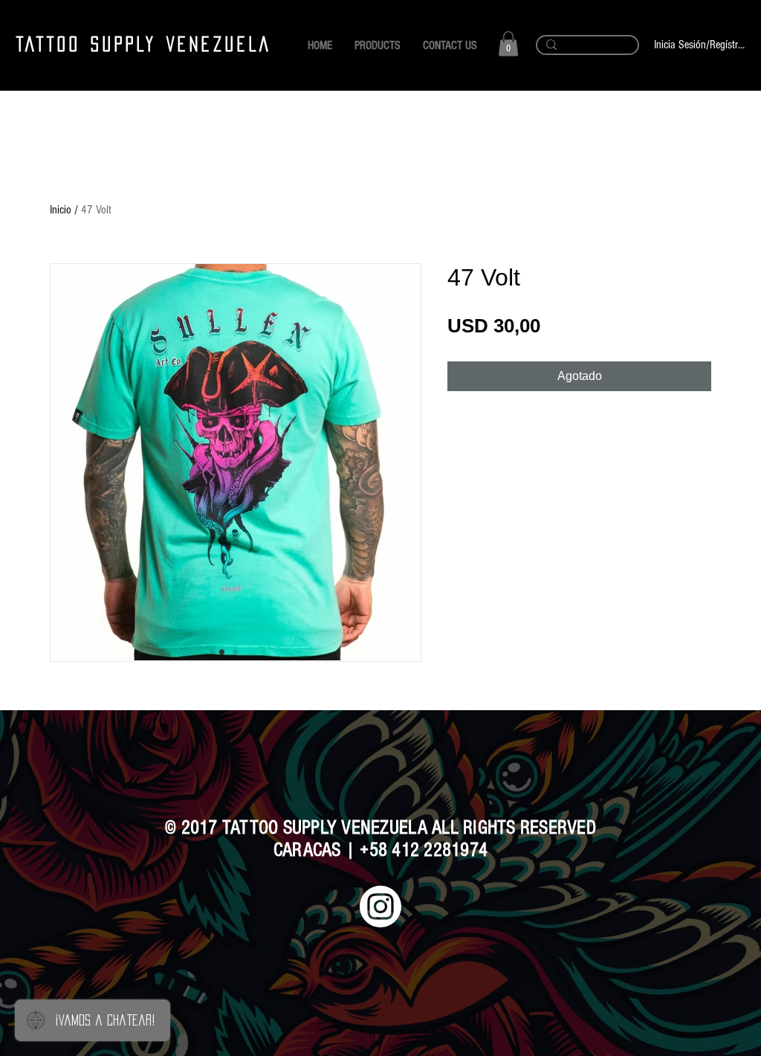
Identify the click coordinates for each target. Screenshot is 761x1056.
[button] (508, 43)
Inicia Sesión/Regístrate (699, 44)
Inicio (60, 209)
